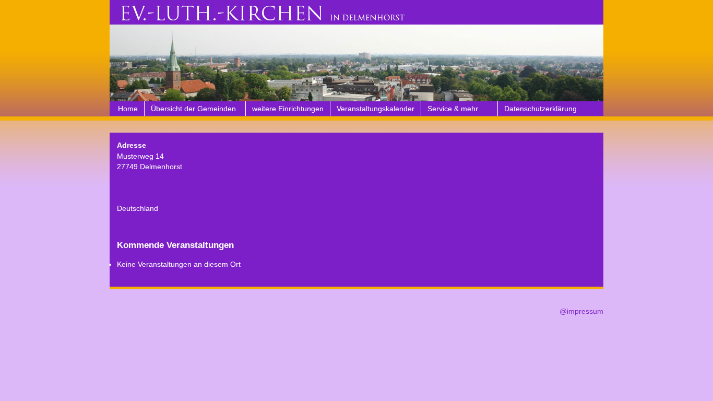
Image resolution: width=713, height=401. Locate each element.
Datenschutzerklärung (540, 108)
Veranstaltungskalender (375, 108)
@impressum (581, 311)
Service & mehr (452, 108)
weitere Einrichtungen (288, 108)
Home (128, 108)
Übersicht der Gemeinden (193, 108)
